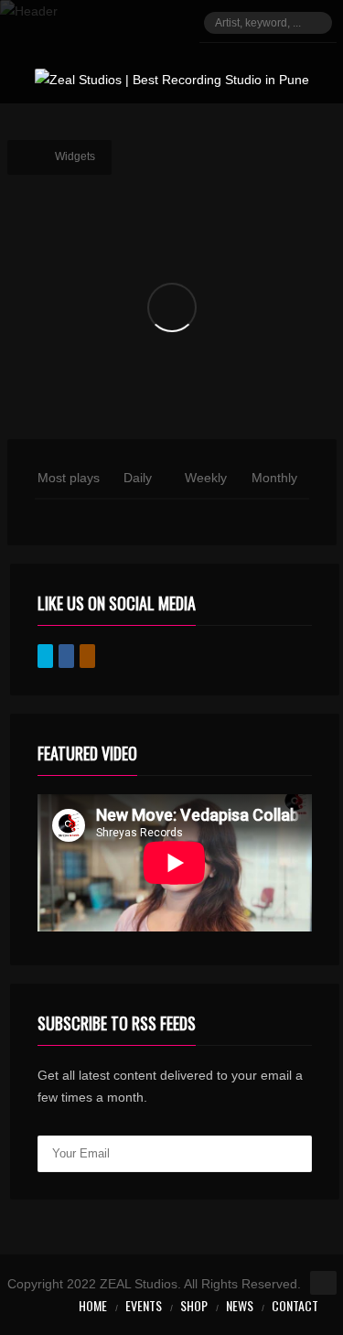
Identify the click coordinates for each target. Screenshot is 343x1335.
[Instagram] (87, 656)
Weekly (206, 477)
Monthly (274, 477)
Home (93, 1305)
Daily (137, 477)
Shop (194, 1305)
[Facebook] (66, 656)
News (239, 1305)
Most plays (69, 477)
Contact (295, 1305)
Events (143, 1305)
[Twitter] (45, 656)
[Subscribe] (292, 1154)
